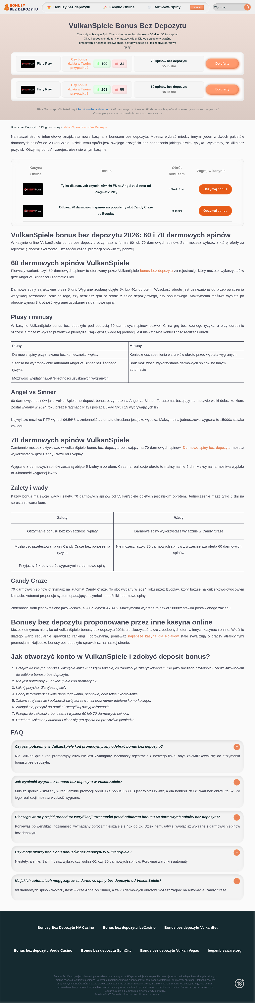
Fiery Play (44, 63)
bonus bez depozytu (156, 271)
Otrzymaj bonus (215, 189)
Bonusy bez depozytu (71, 7)
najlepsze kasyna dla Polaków (153, 636)
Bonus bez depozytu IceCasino (129, 928)
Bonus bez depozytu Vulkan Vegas (169, 950)
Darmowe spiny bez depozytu (206, 448)
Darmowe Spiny (167, 7)
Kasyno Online (121, 7)
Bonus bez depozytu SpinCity (106, 950)
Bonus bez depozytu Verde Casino (43, 950)
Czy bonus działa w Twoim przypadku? (79, 63)
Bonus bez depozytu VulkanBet (191, 928)
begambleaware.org (224, 950)
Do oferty (222, 63)
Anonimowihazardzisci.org (93, 109)
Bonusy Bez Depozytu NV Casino (65, 928)
